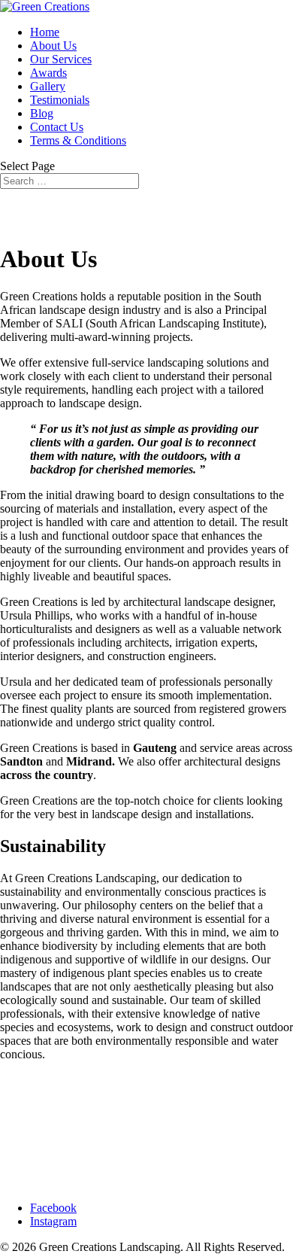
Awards (48, 72)
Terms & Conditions (78, 140)
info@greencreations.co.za (63, 1131)
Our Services (61, 59)
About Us (53, 45)
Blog (41, 113)
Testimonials (59, 99)
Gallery (47, 86)
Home (44, 32)
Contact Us (56, 126)
